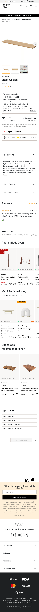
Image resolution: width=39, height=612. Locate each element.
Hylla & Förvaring (12, 19)
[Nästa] (35, 44)
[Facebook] (14, 534)
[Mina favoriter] (26, 5)
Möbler (4, 19)
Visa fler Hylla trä (9, 416)
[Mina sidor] (21, 5)
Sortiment (6, 553)
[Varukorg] (31, 5)
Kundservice (7, 545)
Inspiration (7, 561)
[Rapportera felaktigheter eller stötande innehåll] (36, 234)
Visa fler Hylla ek (9, 420)
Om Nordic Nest (9, 569)
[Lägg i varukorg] (14, 283)
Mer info (33, 137)
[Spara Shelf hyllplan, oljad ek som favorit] (35, 440)
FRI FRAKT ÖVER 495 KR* (21, 1)
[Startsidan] (6, 6)
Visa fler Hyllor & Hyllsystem (12, 428)
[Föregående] (4, 44)
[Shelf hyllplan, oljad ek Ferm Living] (19, 44)
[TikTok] (26, 534)
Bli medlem (33, 110)
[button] (7, 87)
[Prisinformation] (10, 118)
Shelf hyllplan (6, 21)
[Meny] (36, 5)
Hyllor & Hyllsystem (25, 19)
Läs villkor (22, 515)
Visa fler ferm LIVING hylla (12, 424)
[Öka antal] (9, 440)
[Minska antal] (3, 440)
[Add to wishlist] (10, 283)
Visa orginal (21, 235)
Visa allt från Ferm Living (10, 295)
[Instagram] (20, 534)
